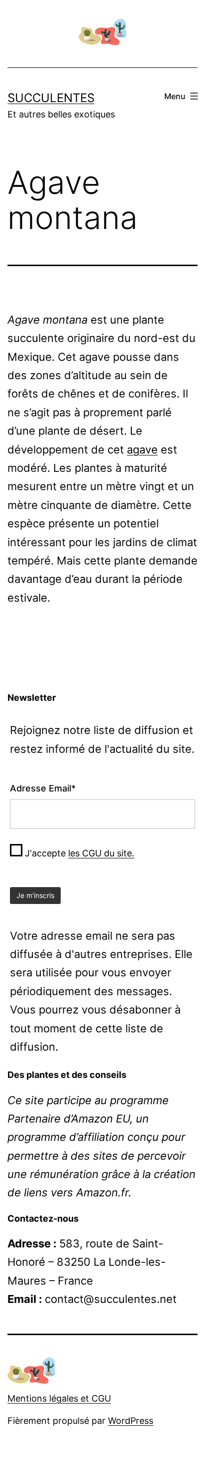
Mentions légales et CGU (59, 1398)
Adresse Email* (43, 788)
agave (142, 449)
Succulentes (51, 98)
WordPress (130, 1420)
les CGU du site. (101, 853)
